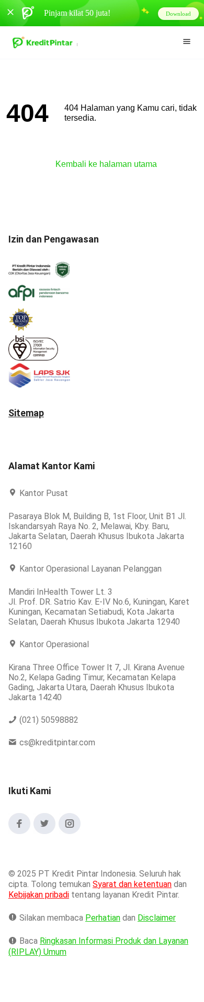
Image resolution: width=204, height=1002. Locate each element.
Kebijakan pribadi (40, 905)
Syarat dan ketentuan (132, 894)
